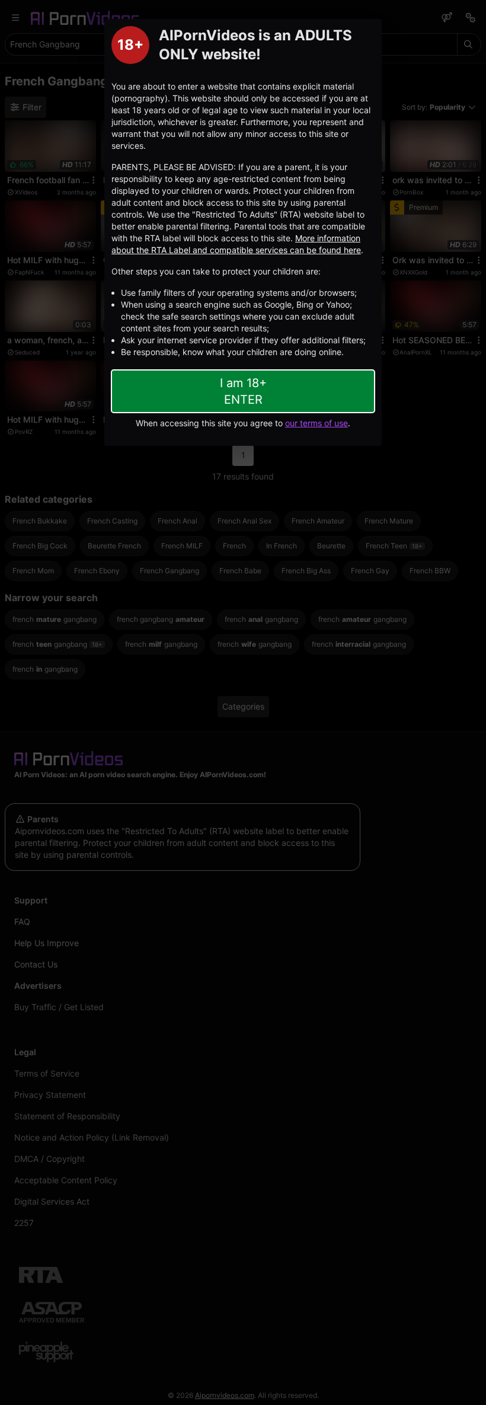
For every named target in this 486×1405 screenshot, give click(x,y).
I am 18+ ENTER (243, 391)
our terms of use (316, 423)
